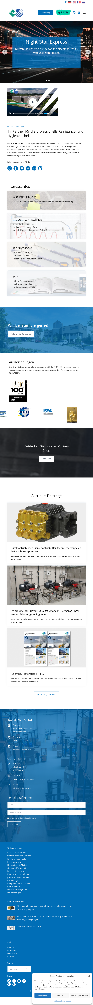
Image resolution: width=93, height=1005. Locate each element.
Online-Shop (45, 12)
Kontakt (10, 947)
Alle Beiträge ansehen (46, 694)
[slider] (23, 113)
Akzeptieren (42, 995)
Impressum (67, 1001)
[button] (88, 976)
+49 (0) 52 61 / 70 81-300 (23, 779)
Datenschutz (58, 1001)
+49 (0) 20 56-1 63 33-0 (22, 740)
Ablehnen (60, 995)
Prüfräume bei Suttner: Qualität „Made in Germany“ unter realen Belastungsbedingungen (45, 612)
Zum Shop (46, 68)
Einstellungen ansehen (79, 995)
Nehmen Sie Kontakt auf (21, 334)
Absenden (14, 824)
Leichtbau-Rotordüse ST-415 (27, 673)
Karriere (63, 12)
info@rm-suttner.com (22, 749)
